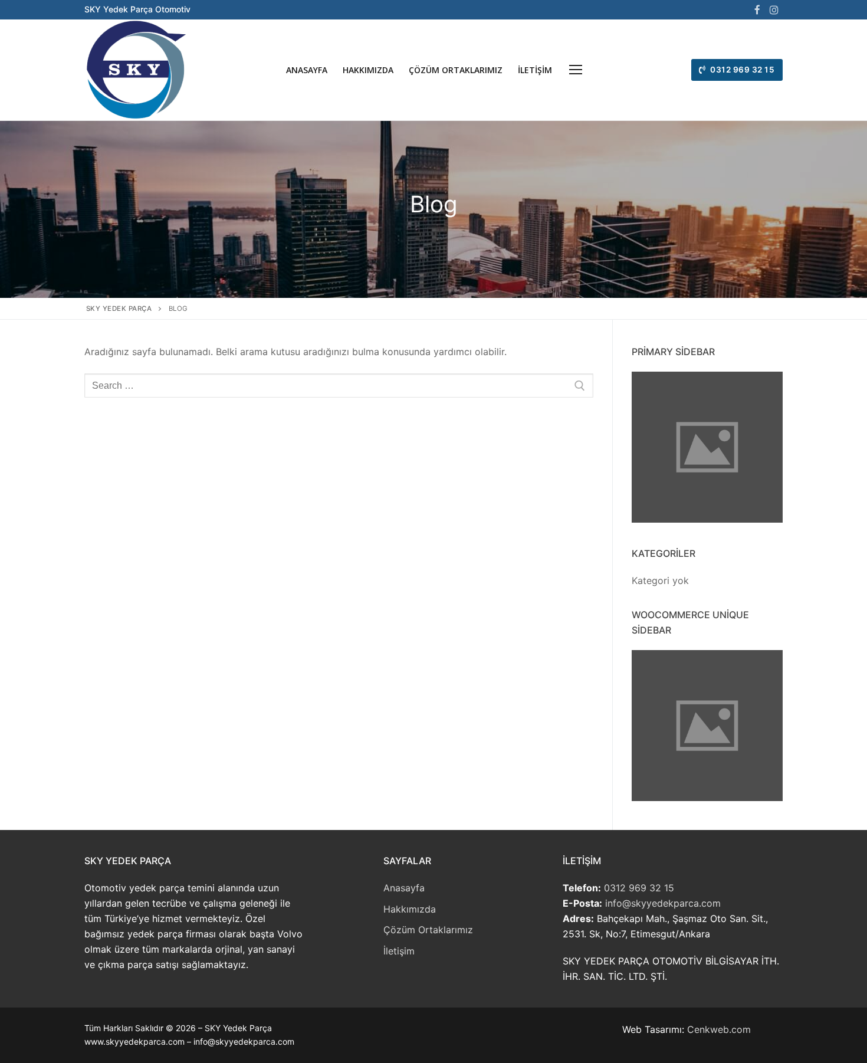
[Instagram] (774, 9)
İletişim (399, 951)
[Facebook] (757, 9)
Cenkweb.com (719, 1029)
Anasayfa (404, 888)
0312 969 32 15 (741, 69)
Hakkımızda (409, 909)
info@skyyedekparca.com (663, 903)
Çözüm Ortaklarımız (428, 930)
